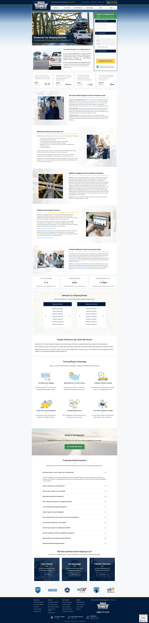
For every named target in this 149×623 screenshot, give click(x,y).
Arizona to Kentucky (58, 311)
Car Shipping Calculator (38, 602)
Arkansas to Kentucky (57, 313)
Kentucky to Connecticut (91, 321)
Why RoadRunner (78, 7)
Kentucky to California (91, 316)
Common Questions (80, 604)
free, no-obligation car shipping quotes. (88, 101)
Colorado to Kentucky (57, 319)
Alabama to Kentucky (57, 308)
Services (56, 7)
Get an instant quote (74, 446)
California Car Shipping (67, 602)
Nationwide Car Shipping (53, 602)
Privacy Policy (82, 621)
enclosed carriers (92, 106)
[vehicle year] (105, 36)
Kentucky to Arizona (91, 311)
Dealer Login (93, 2)
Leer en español (79, 606)
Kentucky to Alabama (91, 308)
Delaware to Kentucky (57, 324)
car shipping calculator (82, 268)
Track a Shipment (85, 2)
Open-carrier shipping (99, 102)
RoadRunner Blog (37, 611)
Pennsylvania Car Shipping (67, 611)
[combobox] (105, 24)
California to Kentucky (57, 316)
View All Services (51, 612)
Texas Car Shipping (66, 606)
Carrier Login (101, 2)
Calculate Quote (105, 61)
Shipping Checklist (80, 602)
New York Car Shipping (67, 609)
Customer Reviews (37, 609)
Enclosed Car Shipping (52, 604)
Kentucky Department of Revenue (45, 237)
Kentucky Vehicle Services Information (46, 228)
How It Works (67, 7)
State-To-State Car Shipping (53, 606)
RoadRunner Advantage (38, 604)
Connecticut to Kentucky (58, 321)
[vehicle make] (105, 40)
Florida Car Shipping (66, 604)
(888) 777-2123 (112, 3)
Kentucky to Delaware (91, 324)
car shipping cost (56, 136)
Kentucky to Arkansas (91, 313)
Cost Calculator (89, 7)
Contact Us (78, 609)
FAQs (100, 7)
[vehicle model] (105, 43)
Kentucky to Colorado (91, 319)
